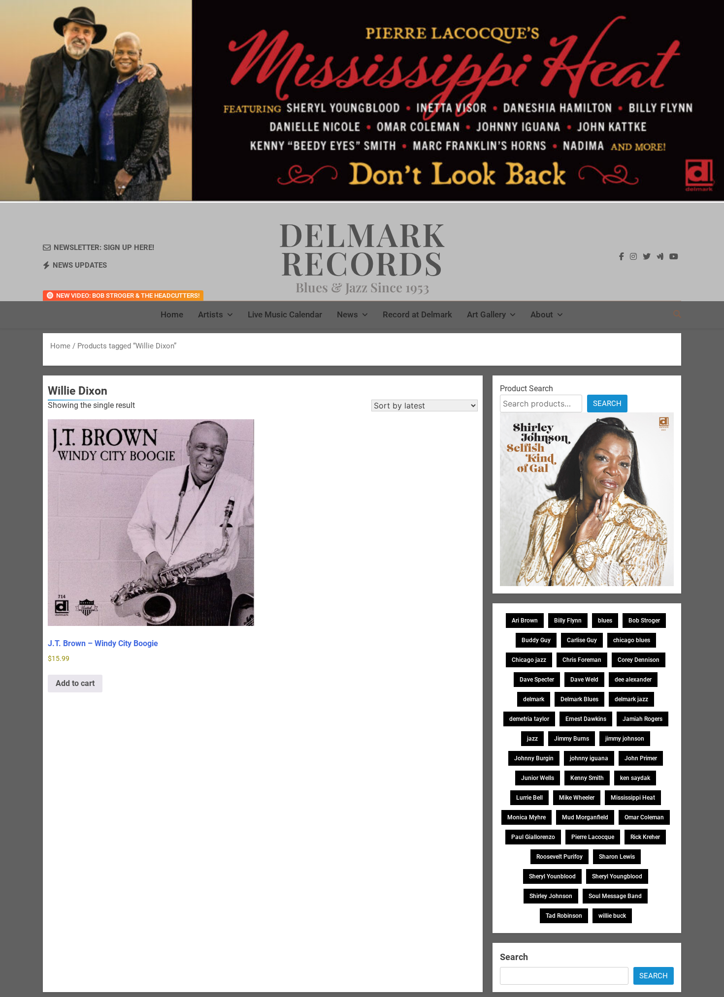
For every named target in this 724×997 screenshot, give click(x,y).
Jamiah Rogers (642, 719)
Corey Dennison (638, 659)
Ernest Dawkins (585, 719)
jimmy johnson (624, 738)
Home (172, 314)
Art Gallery (486, 314)
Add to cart (75, 683)
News (347, 314)
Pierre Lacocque (592, 837)
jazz (532, 738)
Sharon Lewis (617, 856)
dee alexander (633, 679)
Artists (210, 314)
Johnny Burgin (534, 758)
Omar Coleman (644, 817)
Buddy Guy (536, 640)
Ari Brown (525, 620)
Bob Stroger (644, 620)
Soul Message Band (615, 896)
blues (605, 620)
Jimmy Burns (571, 738)
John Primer (641, 758)
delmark (533, 699)
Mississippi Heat (633, 797)
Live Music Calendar (285, 314)
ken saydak (635, 778)
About (541, 314)
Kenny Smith (587, 778)
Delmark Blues (579, 699)
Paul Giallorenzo (533, 837)
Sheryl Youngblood (617, 876)
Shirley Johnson (550, 896)
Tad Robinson (564, 915)
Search (607, 403)
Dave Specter (537, 679)
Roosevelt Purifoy (559, 856)
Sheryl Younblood (552, 876)
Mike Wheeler (576, 797)
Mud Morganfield (585, 817)
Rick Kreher (645, 837)
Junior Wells (537, 778)
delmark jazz (631, 699)
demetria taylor (529, 719)
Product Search (526, 388)
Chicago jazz (529, 659)
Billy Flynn (568, 620)
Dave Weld (584, 679)
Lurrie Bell (529, 797)
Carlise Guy (582, 640)
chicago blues (631, 640)
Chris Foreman (581, 659)
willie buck (612, 915)
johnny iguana (589, 758)
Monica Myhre (526, 817)
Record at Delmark (417, 314)
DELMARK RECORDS (362, 248)
